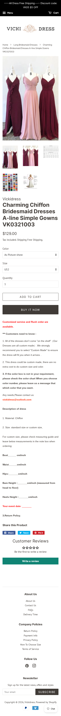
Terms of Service (30, 649)
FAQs (30, 609)
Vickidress (30, 702)
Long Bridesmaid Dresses (25, 44)
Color (6, 248)
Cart (55, 12)
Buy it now (30, 309)
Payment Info (30, 635)
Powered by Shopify (46, 702)
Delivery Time (30, 614)
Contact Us (30, 605)
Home (5, 44)
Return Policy (30, 630)
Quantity (7, 278)
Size (5, 263)
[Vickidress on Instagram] (34, 666)
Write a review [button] (30, 561)
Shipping (22, 239)
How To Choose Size (30, 644)
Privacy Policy (30, 640)
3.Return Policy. (12, 515)
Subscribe (47, 692)
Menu (10, 12)
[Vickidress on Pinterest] (27, 666)
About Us (30, 600)
